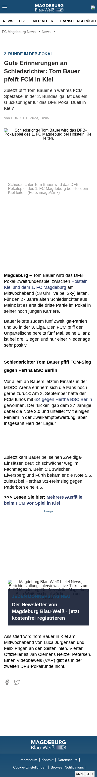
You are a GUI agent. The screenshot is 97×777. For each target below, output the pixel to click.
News (8, 21)
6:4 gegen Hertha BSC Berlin (63, 399)
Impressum (28, 760)
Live (23, 21)
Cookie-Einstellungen (30, 767)
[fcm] (48, 745)
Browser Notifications (67, 767)
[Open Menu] (5, 9)
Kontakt (47, 760)
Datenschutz (67, 760)
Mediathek (43, 21)
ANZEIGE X (85, 774)
